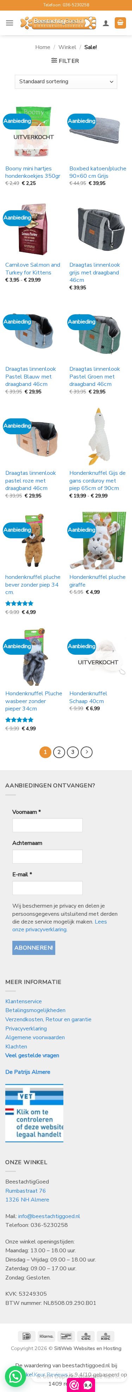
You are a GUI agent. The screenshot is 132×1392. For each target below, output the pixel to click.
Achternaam (27, 843)
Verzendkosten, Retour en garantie (48, 1019)
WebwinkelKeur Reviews (36, 1375)
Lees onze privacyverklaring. (59, 925)
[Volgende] (87, 752)
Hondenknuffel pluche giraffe (97, 581)
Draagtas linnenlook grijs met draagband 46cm (94, 272)
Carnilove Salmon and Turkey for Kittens (32, 268)
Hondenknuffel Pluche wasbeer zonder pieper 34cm (33, 701)
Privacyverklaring (26, 1029)
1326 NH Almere (27, 1200)
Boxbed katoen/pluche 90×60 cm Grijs (97, 172)
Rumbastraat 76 (25, 1191)
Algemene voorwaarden (35, 1037)
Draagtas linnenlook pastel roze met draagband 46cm (30, 481)
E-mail (22, 874)
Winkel (67, 47)
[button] (9, 22)
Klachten (16, 1047)
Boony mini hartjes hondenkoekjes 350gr (32, 172)
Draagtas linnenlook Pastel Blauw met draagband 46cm (30, 376)
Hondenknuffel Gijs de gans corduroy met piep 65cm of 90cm (97, 481)
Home (42, 47)
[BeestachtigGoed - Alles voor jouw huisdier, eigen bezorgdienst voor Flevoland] (58, 22)
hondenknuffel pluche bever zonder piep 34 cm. (33, 585)
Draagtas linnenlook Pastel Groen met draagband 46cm (94, 376)
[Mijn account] (105, 23)
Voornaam (26, 812)
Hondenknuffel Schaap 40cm (88, 697)
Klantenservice (24, 1001)
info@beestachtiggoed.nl (49, 1216)
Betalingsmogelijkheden (35, 1010)
